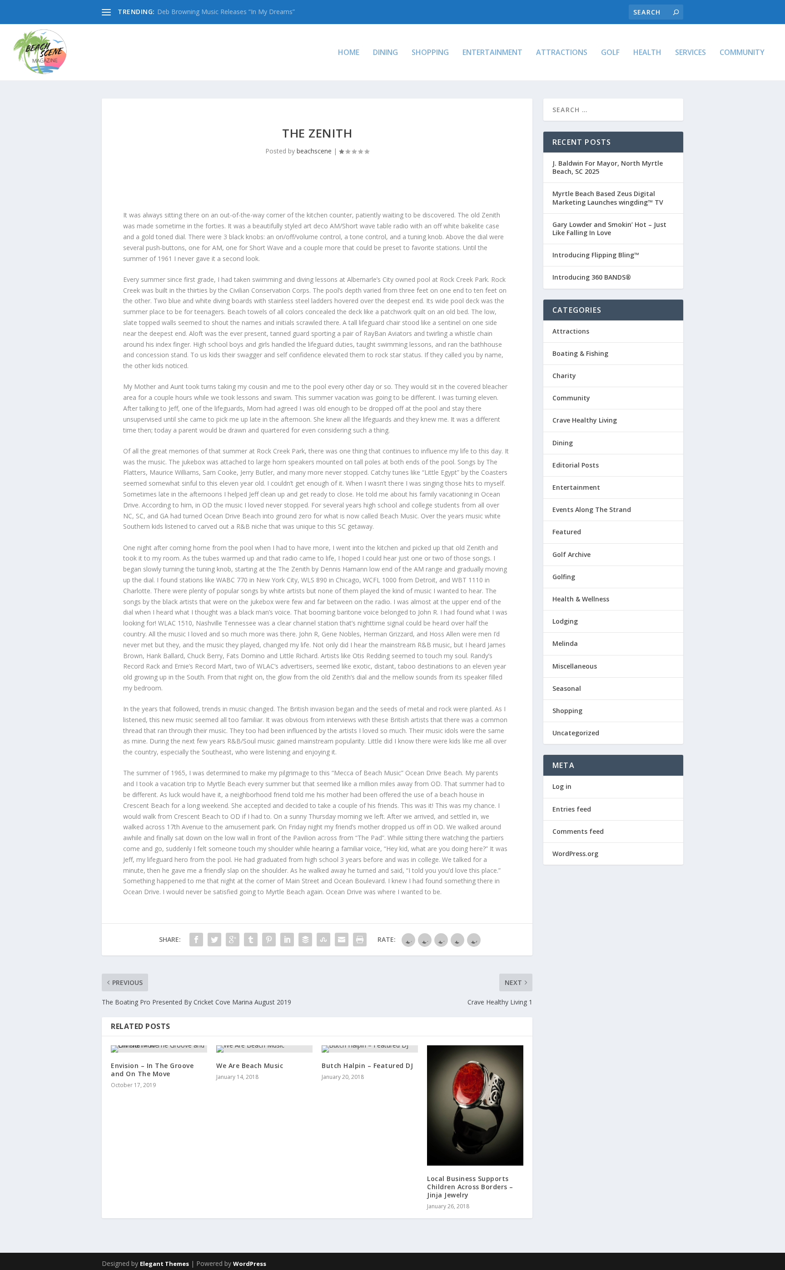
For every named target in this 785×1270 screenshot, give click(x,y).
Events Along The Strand (591, 509)
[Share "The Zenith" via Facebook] (196, 939)
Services (690, 53)
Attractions (561, 53)
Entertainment (492, 53)
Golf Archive (571, 554)
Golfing (563, 576)
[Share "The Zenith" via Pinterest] (269, 939)
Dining (385, 53)
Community (742, 53)
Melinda (565, 643)
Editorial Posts (575, 465)
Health (647, 53)
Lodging (565, 621)
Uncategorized (575, 733)
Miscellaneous (574, 666)
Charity (564, 375)
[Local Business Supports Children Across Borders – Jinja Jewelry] (475, 1105)
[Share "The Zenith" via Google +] (233, 939)
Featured (566, 531)
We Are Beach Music (249, 1065)
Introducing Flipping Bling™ (595, 255)
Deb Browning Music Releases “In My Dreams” (226, 11)
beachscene (314, 151)
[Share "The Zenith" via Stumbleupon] (323, 939)
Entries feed (571, 809)
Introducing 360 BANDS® (591, 277)
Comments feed (578, 831)
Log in (561, 786)
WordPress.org (575, 853)
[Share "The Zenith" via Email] (342, 939)
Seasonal (566, 688)
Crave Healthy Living (584, 420)
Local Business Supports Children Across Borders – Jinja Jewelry (470, 1186)
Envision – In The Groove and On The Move (152, 1069)
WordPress (249, 1264)
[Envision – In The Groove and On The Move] (159, 1049)
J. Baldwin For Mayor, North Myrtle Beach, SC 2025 (607, 167)
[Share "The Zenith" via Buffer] (305, 939)
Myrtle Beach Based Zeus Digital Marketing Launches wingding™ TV (607, 197)
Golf (610, 53)
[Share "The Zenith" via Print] (360, 939)
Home (348, 53)
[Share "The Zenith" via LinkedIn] (287, 939)
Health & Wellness (580, 599)
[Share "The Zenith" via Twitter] (214, 939)
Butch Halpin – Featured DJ (367, 1065)
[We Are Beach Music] (264, 1049)
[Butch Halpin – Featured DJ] (370, 1049)
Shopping (430, 53)
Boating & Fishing (580, 353)
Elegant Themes (164, 1264)
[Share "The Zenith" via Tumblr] (251, 939)
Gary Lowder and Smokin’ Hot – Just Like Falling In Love (609, 228)
